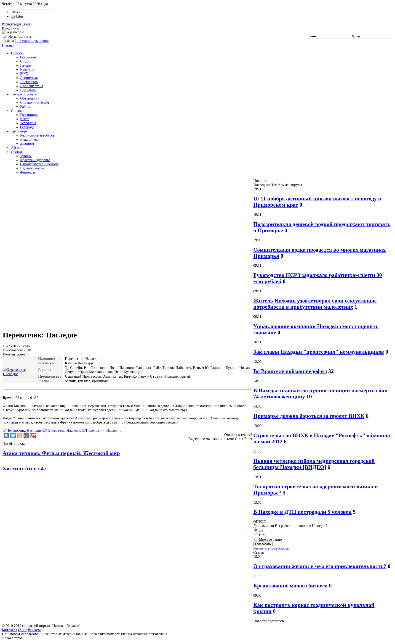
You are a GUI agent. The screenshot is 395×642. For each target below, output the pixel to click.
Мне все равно (270, 539)
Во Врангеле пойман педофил (290, 371)
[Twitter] (13, 435)
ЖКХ (24, 74)
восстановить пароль (33, 41)
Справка (17, 111)
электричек (29, 139)
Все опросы (280, 548)
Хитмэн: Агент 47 (24, 468)
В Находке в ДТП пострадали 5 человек (302, 512)
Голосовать (263, 544)
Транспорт (19, 131)
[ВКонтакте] (6, 435)
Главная (8, 45)
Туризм (26, 156)
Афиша (16, 148)
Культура (27, 69)
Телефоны (28, 123)
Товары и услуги (24, 94)
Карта (24, 119)
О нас (22, 630)
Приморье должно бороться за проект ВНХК (308, 416)
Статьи (16, 152)
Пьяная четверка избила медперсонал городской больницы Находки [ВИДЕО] (314, 464)
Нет (261, 535)
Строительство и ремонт (39, 164)
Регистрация (11, 24)
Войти (27, 24)
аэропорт (27, 143)
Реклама (34, 630)
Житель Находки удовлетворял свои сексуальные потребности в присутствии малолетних (315, 304)
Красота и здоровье (35, 160)
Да (260, 530)
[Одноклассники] (19, 435)
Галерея (26, 65)
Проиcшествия (31, 86)
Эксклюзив (29, 82)
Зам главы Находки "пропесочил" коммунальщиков (318, 352)
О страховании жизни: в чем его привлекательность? (319, 566)
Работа (25, 106)
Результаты (261, 548)
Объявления (29, 98)
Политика (28, 90)
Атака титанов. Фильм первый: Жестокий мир (61, 453)
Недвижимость (32, 168)
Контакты (9, 630)
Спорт (25, 61)
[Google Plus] (33, 435)
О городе (27, 127)
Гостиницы (29, 115)
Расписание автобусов (37, 135)
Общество (28, 57)
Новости (17, 53)
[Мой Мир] (26, 435)
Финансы (27, 172)
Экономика (29, 78)
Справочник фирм (34, 102)
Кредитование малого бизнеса (290, 586)
